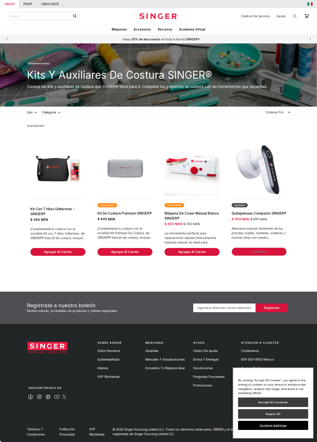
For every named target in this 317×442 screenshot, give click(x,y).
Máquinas (119, 29)
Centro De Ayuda (205, 351)
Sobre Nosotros (108, 351)
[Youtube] (56, 396)
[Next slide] (310, 39)
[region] (273, 403)
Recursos (165, 29)
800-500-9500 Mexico (257, 359)
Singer (9, 4)
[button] (306, 16)
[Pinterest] (48, 396)
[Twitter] (64, 397)
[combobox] (43, 16)
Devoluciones (203, 368)
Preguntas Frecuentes (209, 376)
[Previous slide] (6, 39)
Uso (30, 112)
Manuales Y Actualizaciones (165, 359)
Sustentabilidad (108, 359)
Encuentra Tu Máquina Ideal (165, 368)
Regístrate (271, 308)
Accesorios (142, 29)
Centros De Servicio (255, 16)
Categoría (49, 112)
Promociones (202, 385)
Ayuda (281, 16)
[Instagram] (39, 396)
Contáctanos (250, 351)
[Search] (74, 16)
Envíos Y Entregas (206, 359)
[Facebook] (30, 396)
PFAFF (28, 4)
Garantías (151, 351)
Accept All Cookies (273, 402)
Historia (102, 368)
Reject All (273, 414)
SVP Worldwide (108, 376)
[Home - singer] (158, 16)
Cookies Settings (273, 425)
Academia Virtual (192, 29)
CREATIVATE (50, 4)
